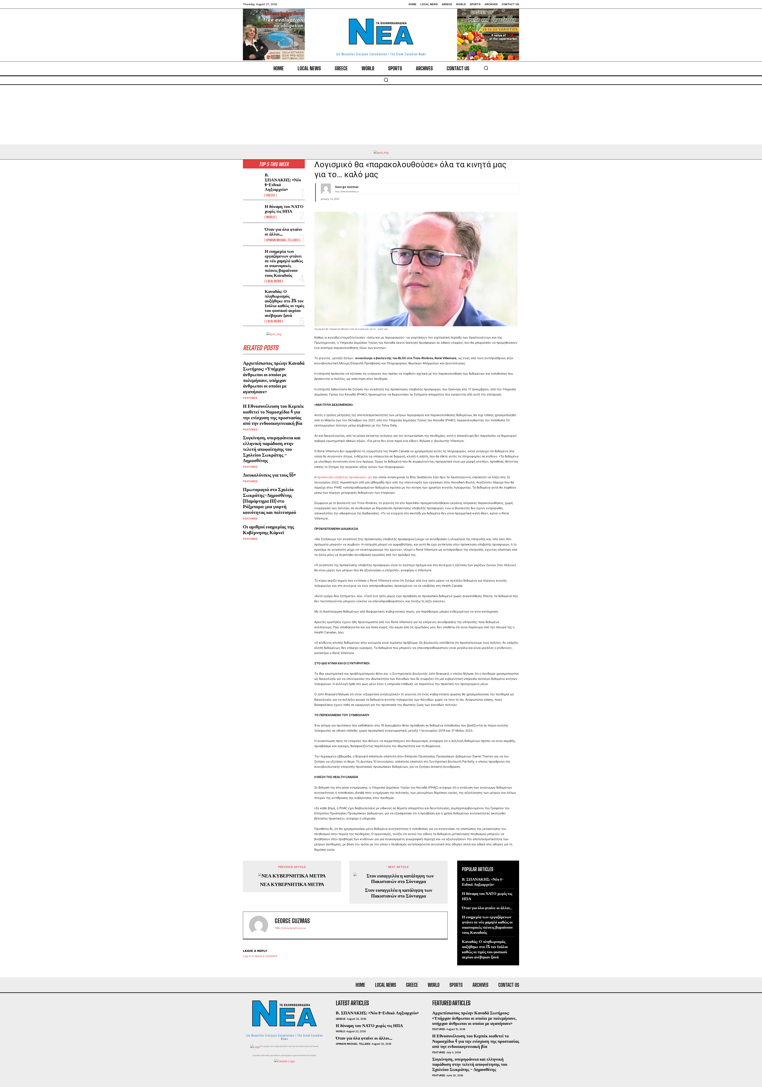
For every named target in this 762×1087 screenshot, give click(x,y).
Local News (273, 281)
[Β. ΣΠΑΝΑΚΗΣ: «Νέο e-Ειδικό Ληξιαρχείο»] (252, 180)
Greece (270, 195)
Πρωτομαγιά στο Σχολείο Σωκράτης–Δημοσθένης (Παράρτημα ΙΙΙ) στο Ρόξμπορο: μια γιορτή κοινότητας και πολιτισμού (269, 500)
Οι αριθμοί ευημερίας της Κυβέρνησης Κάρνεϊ (268, 529)
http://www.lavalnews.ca (347, 191)
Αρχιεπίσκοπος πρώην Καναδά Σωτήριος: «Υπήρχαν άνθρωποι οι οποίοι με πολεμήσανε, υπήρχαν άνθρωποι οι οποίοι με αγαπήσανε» (273, 377)
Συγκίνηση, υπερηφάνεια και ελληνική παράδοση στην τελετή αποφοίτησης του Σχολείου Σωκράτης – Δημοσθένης (271, 449)
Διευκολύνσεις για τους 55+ (269, 475)
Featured (250, 397)
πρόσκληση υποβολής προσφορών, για (344, 477)
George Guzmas (347, 187)
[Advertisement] (381, 114)
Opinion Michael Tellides (282, 240)
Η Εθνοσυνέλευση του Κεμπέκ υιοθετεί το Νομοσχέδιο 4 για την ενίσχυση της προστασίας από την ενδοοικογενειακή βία (273, 414)
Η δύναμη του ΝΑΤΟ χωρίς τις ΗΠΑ (284, 209)
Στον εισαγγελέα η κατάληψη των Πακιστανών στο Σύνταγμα (398, 892)
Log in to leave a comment (260, 956)
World (270, 217)
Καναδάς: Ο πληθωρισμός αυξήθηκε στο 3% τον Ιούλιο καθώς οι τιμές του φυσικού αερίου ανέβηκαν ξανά (284, 303)
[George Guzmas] (326, 188)
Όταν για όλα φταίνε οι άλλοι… (283, 231)
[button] (486, 68)
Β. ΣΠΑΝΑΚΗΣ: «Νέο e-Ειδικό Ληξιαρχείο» (283, 182)
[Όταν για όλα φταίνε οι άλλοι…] (252, 234)
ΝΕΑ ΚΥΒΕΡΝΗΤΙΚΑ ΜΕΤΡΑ (292, 884)
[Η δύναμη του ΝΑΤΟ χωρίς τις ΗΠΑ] (252, 211)
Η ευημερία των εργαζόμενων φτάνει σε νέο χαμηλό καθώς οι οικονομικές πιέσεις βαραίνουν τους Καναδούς (284, 263)
